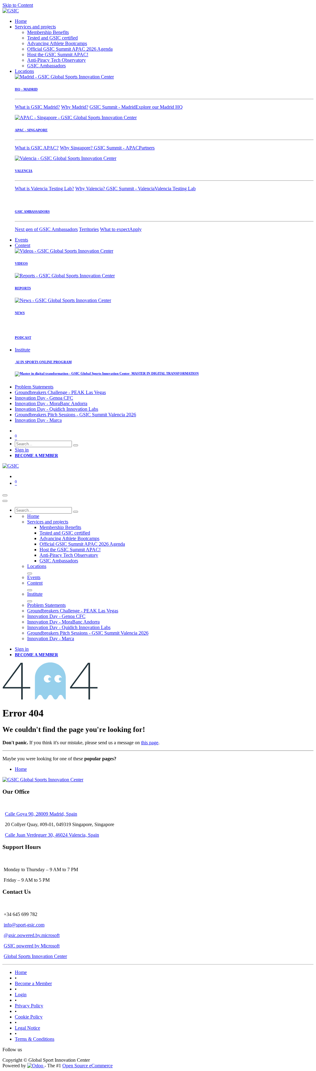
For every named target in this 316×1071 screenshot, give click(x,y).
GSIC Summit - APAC (116, 147)
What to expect (114, 229)
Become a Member (33, 983)
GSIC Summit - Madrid (112, 107)
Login (21, 994)
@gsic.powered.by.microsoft (32, 935)
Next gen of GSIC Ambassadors (46, 229)
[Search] (75, 445)
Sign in (22, 449)
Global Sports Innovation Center (35, 956)
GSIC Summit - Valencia (130, 188)
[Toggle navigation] (4, 495)
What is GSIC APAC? (37, 147)
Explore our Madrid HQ (159, 107)
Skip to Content (17, 5)
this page (149, 742)
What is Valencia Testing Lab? (44, 188)
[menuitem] (21, 21)
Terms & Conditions (34, 1039)
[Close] (4, 501)
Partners (147, 147)
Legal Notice (27, 1028)
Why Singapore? (77, 147)
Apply (135, 229)
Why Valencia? (90, 188)
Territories (89, 229)
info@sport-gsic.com (24, 924)
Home (21, 769)
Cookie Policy (29, 1016)
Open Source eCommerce (87, 1065)
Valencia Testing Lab (175, 188)
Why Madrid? (74, 107)
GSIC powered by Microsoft (32, 945)
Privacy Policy (29, 1005)
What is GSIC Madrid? (37, 107)
